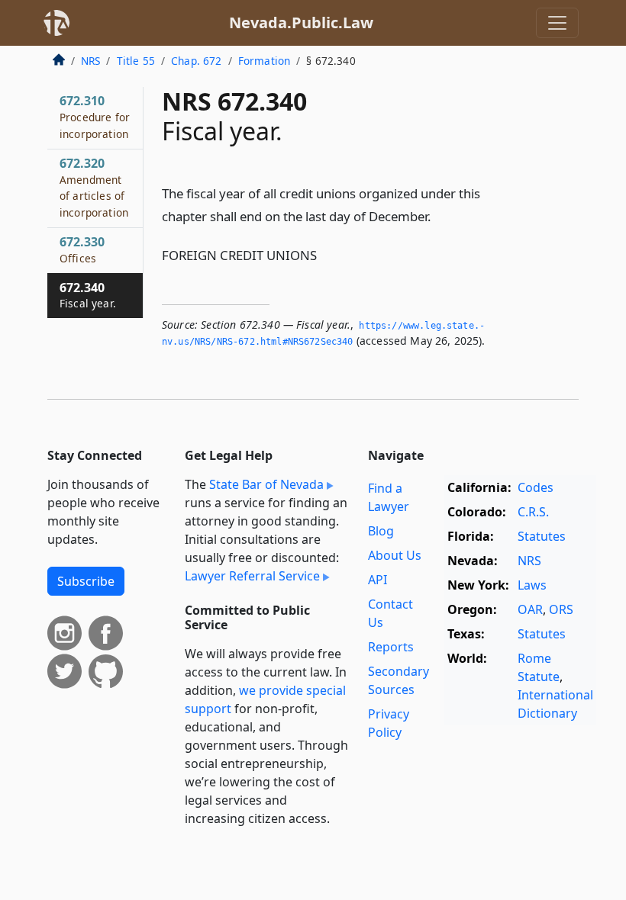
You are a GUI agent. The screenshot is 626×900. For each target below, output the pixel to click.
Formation (264, 60)
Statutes (542, 536)
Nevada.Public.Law (301, 22)
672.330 (82, 249)
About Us (394, 555)
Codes (535, 487)
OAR (530, 609)
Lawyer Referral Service (252, 575)
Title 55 (136, 60)
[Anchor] (440, 215)
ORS (561, 609)
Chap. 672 (196, 60)
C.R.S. (533, 511)
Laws (532, 585)
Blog (381, 530)
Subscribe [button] (86, 581)
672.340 (88, 295)
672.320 (94, 187)
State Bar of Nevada (266, 484)
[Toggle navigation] (557, 23)
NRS (90, 60)
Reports (391, 646)
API (377, 579)
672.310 (95, 116)
